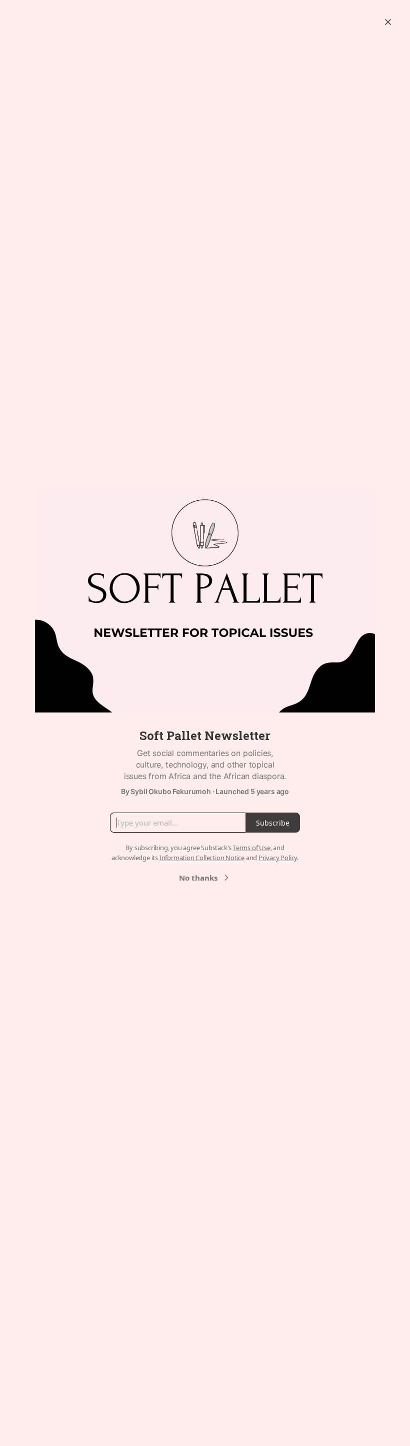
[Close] (388, 22)
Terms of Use (251, 847)
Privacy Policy (277, 857)
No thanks (198, 878)
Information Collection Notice (202, 857)
